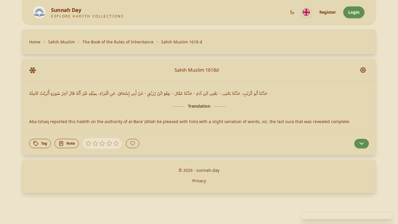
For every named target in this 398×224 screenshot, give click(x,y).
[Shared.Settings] (363, 70)
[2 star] (95, 143)
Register (327, 12)
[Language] (306, 12)
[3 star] (102, 143)
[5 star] (116, 143)
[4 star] (109, 143)
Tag (44, 143)
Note (70, 143)
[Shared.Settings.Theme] (292, 12)
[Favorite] (132, 143)
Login (354, 12)
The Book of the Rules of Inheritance (118, 42)
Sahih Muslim (61, 42)
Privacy (199, 180)
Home (34, 42)
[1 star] (88, 143)
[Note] (361, 143)
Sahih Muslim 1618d (197, 70)
